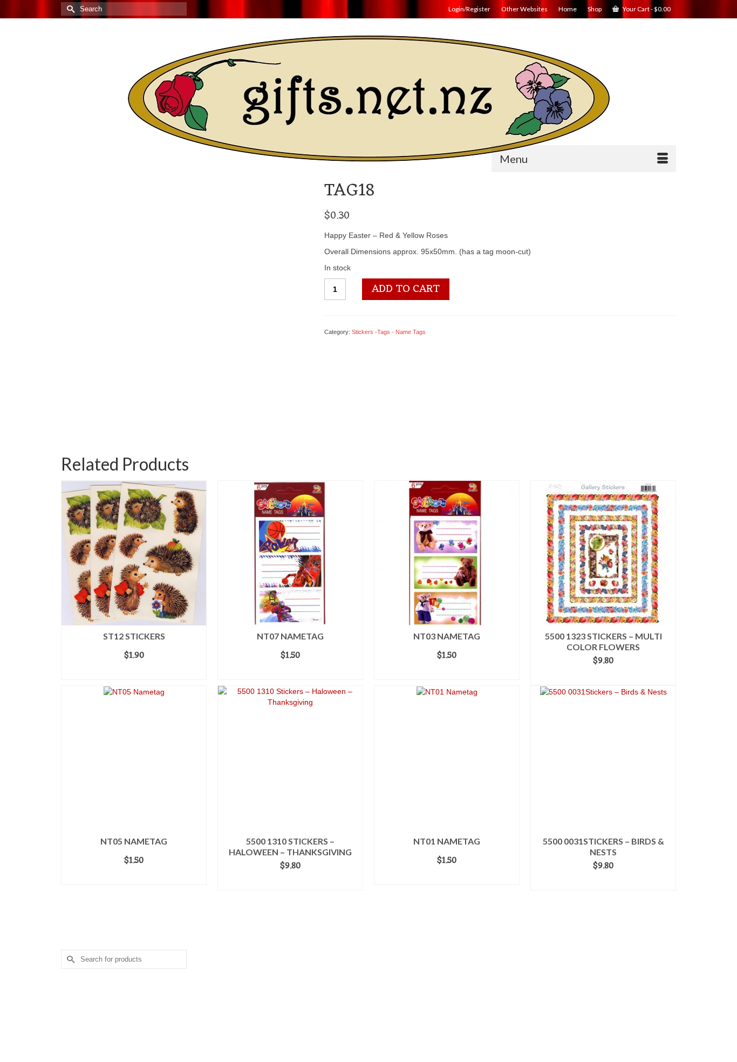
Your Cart (646, 9)
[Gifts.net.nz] (368, 99)
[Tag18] (184, 302)
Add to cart (406, 289)
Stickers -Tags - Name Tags (389, 332)
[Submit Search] (69, 9)
